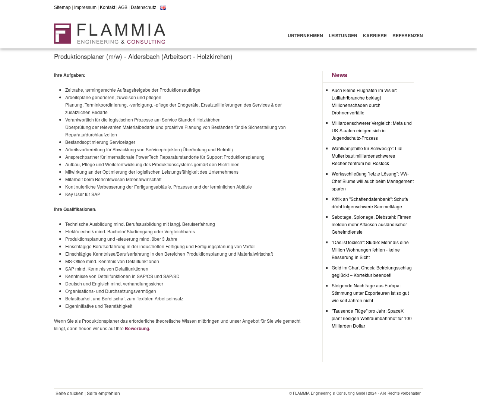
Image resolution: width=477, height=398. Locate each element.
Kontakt (107, 7)
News (339, 74)
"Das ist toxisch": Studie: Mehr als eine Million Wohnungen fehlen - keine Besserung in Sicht (370, 249)
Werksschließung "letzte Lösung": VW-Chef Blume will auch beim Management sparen (373, 181)
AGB (122, 7)
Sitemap (62, 7)
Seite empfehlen (103, 393)
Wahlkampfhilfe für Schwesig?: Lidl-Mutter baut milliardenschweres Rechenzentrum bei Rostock (368, 155)
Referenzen (407, 35)
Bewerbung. (137, 328)
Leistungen (343, 35)
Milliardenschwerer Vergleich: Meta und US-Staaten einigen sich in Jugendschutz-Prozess (372, 130)
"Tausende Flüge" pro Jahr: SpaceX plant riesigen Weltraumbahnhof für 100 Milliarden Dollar (372, 318)
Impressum (85, 7)
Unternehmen (305, 35)
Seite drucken (69, 393)
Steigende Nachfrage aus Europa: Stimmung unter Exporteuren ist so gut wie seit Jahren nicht (370, 292)
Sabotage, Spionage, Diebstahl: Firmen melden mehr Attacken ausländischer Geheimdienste (371, 224)
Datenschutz (143, 7)
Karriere (375, 35)
